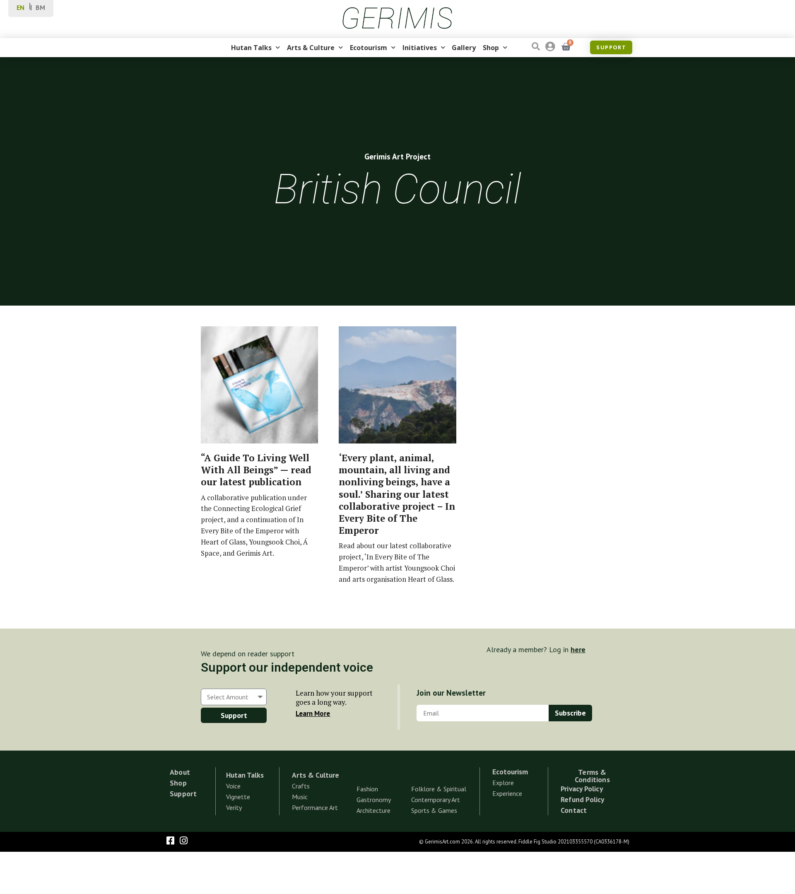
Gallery (464, 47)
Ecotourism (368, 47)
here (578, 649)
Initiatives (419, 47)
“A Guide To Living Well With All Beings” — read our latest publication (256, 470)
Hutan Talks (251, 47)
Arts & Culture (311, 47)
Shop (491, 47)
